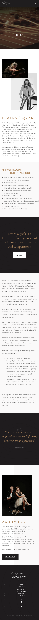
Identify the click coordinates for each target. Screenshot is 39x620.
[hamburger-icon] (35, 3)
